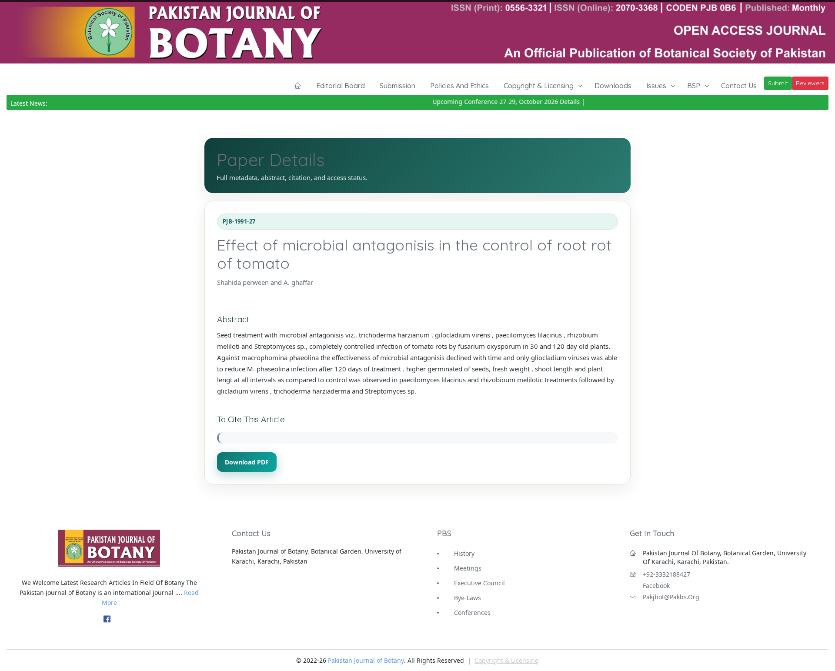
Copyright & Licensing (539, 85)
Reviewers (810, 83)
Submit (778, 83)
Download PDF (247, 462)
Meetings (467, 568)
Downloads (613, 85)
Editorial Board (340, 85)
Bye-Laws (467, 598)
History (464, 553)
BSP (693, 85)
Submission (397, 85)
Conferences (472, 612)
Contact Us (739, 85)
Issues (656, 85)
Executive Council (479, 583)
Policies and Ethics (459, 85)
